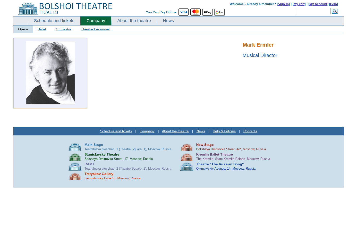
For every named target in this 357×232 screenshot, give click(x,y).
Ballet (42, 29)
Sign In (283, 4)
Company (95, 20)
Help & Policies (224, 131)
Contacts (250, 131)
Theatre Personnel (95, 29)
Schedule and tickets (54, 20)
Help (333, 4)
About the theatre (134, 20)
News (168, 20)
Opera (23, 29)
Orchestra (63, 29)
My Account (318, 4)
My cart (299, 4)
